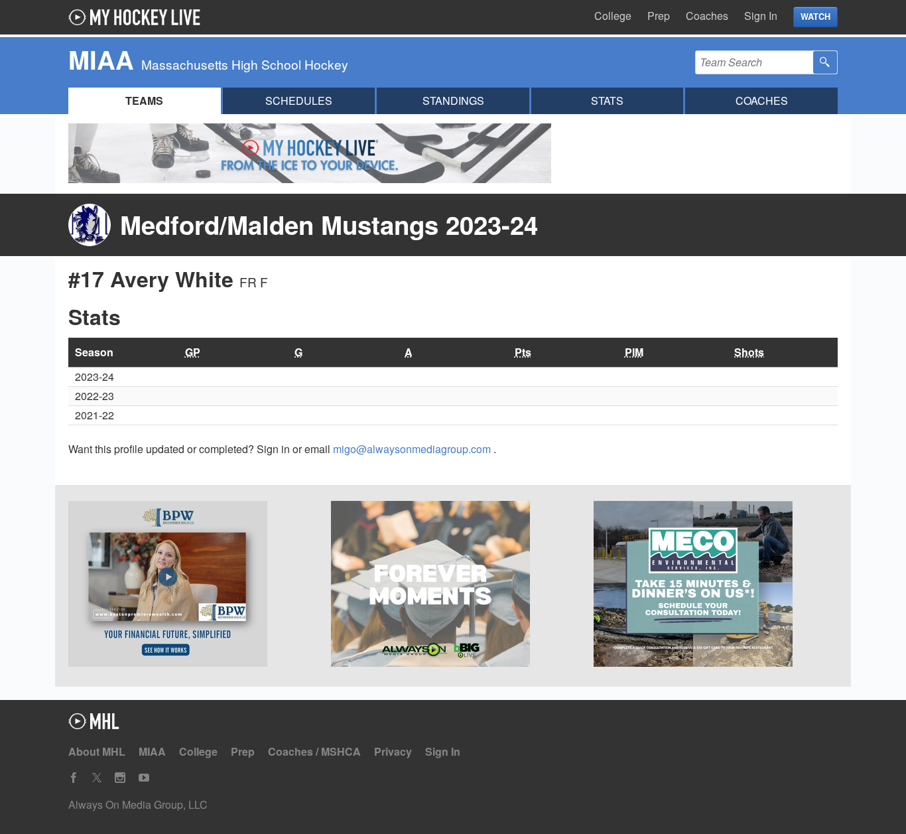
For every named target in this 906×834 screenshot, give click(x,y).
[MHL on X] (96, 778)
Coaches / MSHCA (314, 751)
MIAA (152, 751)
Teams (144, 100)
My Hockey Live (138, 17)
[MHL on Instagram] (120, 778)
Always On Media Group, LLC (138, 804)
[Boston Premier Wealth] (190, 586)
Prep (658, 15)
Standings (453, 100)
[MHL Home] (93, 724)
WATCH (815, 17)
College (612, 15)
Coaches (707, 15)
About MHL (96, 751)
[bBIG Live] (453, 586)
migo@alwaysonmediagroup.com (413, 448)
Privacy (393, 751)
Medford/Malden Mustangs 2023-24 (329, 224)
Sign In (760, 15)
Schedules (298, 100)
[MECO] (716, 586)
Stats (607, 100)
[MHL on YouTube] (144, 778)
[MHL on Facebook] (73, 778)
